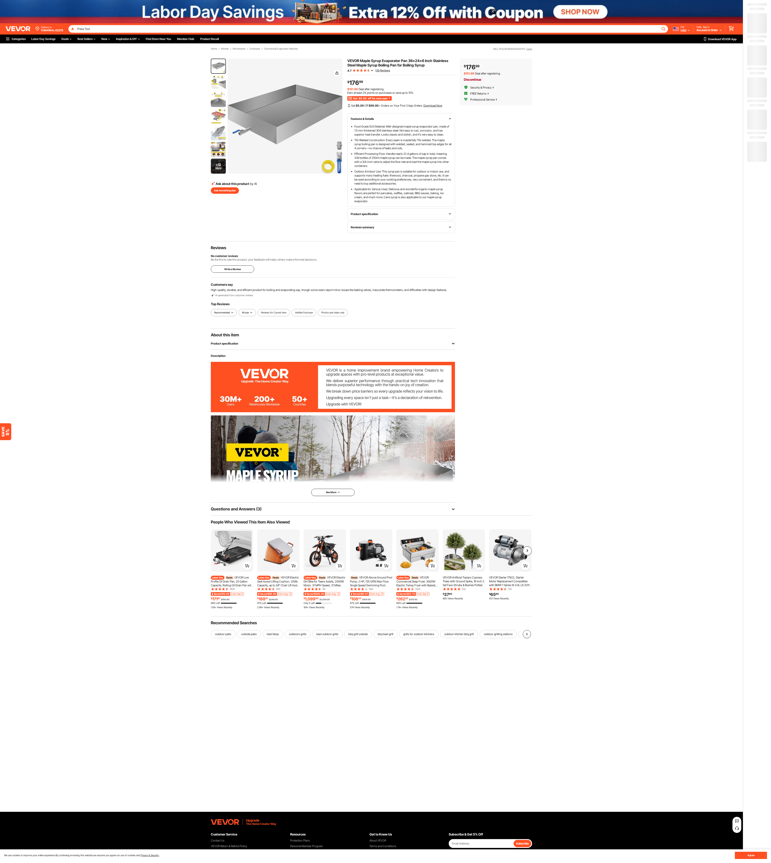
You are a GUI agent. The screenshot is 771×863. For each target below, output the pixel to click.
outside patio (249, 634)
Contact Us (217, 840)
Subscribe (522, 843)
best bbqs (273, 634)
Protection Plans (300, 840)
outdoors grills (297, 634)
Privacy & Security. (150, 855)
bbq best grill (385, 634)
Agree (751, 855)
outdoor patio (223, 634)
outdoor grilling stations (498, 634)
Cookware (254, 48)
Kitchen (225, 48)
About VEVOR (377, 840)
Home (214, 48)
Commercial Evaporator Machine (281, 48)
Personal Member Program (306, 846)
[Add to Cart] (247, 565)
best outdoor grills (327, 634)
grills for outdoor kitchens (418, 634)
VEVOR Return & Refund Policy (229, 846)
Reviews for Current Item (274, 312)
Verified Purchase (304, 312)
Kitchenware (239, 48)
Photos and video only (332, 312)
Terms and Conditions (382, 846)
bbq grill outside (358, 634)
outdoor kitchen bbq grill (459, 634)
